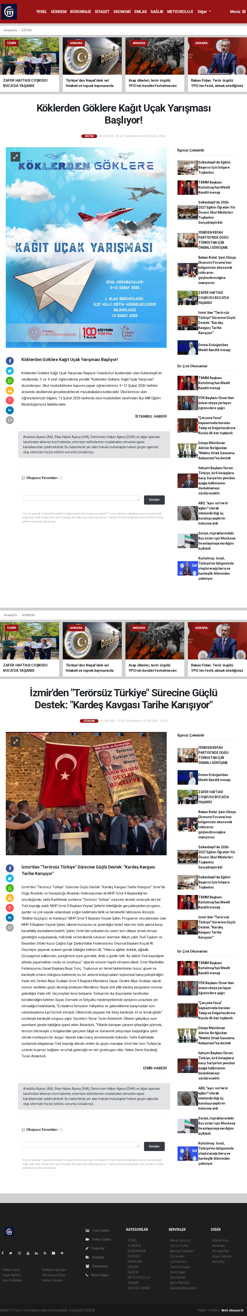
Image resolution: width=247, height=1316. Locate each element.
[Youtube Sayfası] (30, 1253)
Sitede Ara (220, 1240)
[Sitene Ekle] (64, 1253)
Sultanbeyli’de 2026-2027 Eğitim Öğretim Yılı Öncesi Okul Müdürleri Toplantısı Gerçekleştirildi (216, 212)
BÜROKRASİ (80, 11)
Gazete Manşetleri (183, 1288)
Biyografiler (220, 1251)
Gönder (154, 499)
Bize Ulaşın (100, 1275)
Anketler (218, 1246)
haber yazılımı (106, 1310)
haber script (184, 1310)
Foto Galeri (101, 1230)
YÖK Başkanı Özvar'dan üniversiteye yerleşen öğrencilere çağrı (216, 403)
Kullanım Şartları (54, 1270)
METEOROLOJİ (180, 11)
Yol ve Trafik (179, 1246)
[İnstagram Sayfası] (21, 1253)
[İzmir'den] (86, 793)
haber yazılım (165, 1310)
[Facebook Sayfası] (4, 1253)
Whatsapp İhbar (54, 1275)
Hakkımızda (11, 1270)
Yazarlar (98, 1248)
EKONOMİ (122, 11)
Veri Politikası (12, 1280)
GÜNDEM (59, 11)
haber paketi (126, 1310)
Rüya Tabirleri (222, 1256)
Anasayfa (10, 30)
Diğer (203, 11)
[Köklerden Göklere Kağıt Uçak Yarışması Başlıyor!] (86, 247)
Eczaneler (177, 1256)
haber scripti (145, 1310)
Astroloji (218, 1261)
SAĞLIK (157, 11)
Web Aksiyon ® (232, 1310)
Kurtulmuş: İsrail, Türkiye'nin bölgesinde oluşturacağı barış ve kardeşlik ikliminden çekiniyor (216, 568)
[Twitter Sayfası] (12, 1253)
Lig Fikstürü (178, 1261)
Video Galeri (101, 1239)
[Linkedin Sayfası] (38, 1253)
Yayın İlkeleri (11, 1275)
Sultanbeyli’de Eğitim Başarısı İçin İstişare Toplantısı (214, 167)
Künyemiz (100, 1266)
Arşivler (98, 1257)
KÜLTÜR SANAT (139, 1288)
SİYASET (102, 11)
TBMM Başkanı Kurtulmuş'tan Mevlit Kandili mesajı (214, 187)
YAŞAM (133, 1283)
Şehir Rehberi (180, 1283)
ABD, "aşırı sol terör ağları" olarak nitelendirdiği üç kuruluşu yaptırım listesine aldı (213, 513)
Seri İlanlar (178, 1277)
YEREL (41, 11)
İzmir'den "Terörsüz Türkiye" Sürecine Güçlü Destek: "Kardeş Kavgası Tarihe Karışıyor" (216, 323)
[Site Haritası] (55, 1253)
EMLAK (140, 11)
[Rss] (47, 1253)
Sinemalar (177, 1272)
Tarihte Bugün (180, 1267)
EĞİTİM (27, 30)
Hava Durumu (180, 1240)
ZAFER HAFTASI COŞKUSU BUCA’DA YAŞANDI (213, 298)
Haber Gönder (52, 1280)
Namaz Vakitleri (181, 1251)
